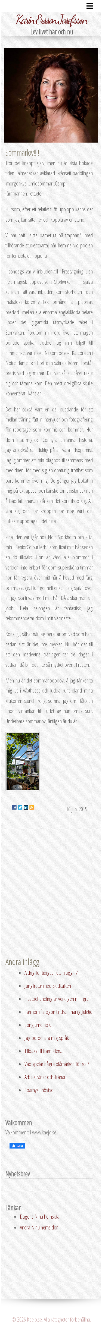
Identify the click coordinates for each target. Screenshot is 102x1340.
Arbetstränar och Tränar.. (45, 1077)
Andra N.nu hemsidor (39, 1227)
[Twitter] (20, 807)
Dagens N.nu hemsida (39, 1216)
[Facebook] (14, 807)
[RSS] (31, 807)
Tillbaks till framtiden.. (43, 1051)
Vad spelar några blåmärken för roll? (56, 1064)
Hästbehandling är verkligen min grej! (57, 998)
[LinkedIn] (26, 807)
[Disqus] (49, 886)
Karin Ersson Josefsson (51, 19)
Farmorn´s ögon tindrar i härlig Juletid (58, 1011)
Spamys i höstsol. (39, 1090)
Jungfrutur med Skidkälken (47, 985)
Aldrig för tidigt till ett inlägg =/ (51, 972)
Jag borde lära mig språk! (47, 1038)
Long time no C (38, 1024)
